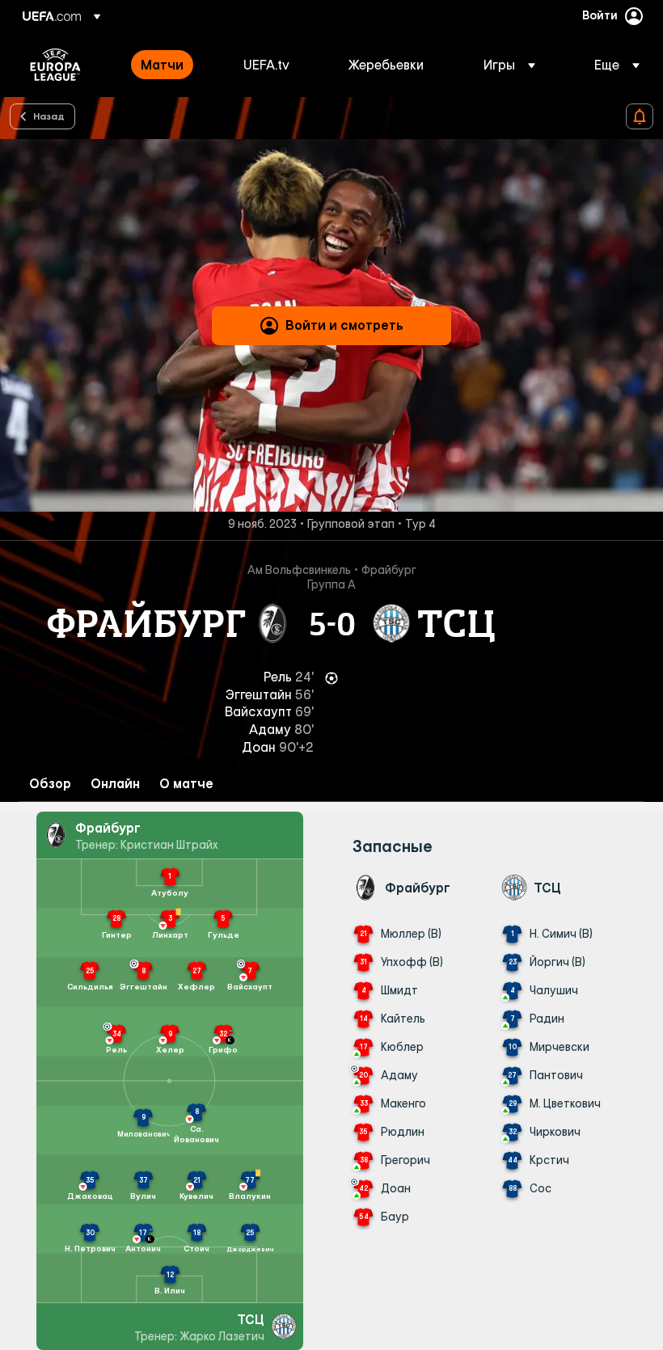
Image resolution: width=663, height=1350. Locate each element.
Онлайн (115, 784)
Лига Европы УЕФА (55, 65)
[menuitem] (171, 64)
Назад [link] (49, 115)
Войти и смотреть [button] (344, 325)
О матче (186, 784)
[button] (509, 64)
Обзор (50, 784)
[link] (162, 64)
